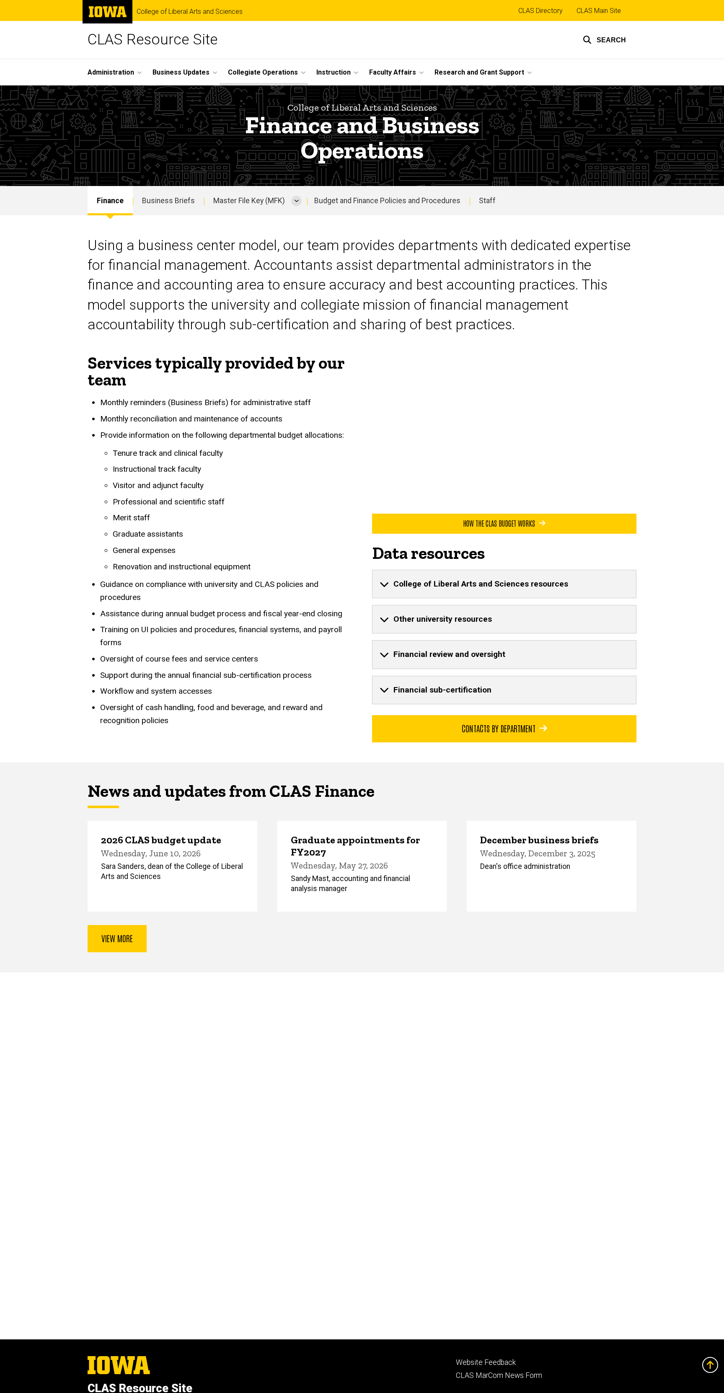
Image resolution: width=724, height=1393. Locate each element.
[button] (604, 40)
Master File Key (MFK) (249, 200)
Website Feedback (486, 1362)
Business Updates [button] (181, 72)
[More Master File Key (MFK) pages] (296, 200)
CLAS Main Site (599, 11)
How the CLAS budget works (499, 523)
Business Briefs (168, 200)
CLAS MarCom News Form (499, 1375)
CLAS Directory (540, 11)
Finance (110, 200)
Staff (487, 200)
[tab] (504, 584)
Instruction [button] (333, 72)
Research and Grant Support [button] (479, 72)
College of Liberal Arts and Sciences (190, 12)
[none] (504, 584)
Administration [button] (111, 72)
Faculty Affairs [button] (392, 72)
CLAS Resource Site (152, 39)
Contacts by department (498, 728)
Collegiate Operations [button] (263, 72)
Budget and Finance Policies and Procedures (387, 200)
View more (117, 938)
